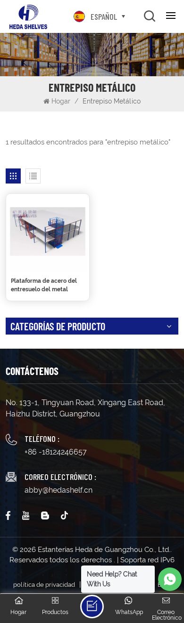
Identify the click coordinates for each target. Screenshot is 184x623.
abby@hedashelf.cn (58, 490)
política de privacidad (44, 584)
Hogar (61, 101)
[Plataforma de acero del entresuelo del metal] (47, 233)
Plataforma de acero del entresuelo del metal (44, 285)
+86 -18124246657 (56, 451)
